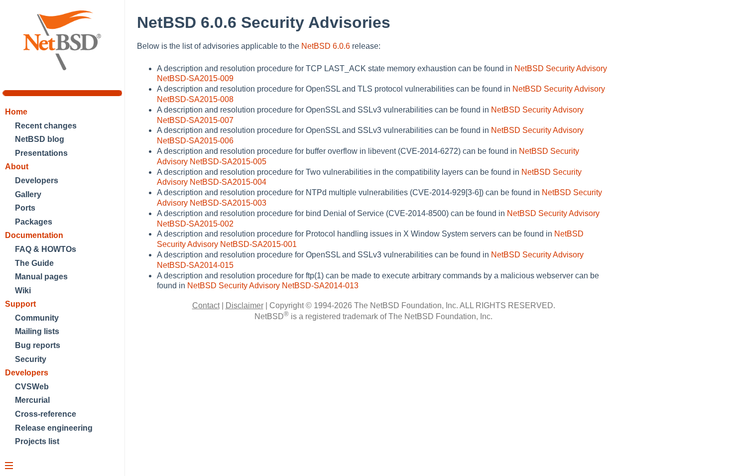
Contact (206, 305)
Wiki (23, 290)
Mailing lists (37, 331)
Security (30, 359)
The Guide (34, 263)
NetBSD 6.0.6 (325, 46)
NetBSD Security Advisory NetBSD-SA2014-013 (273, 285)
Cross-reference (45, 414)
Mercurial (32, 400)
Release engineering (54, 428)
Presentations (41, 153)
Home (16, 112)
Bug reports (37, 345)
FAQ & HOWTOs (45, 249)
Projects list (37, 441)
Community (37, 318)
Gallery (28, 194)
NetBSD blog (39, 139)
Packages (33, 222)
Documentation (34, 235)
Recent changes (46, 125)
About (16, 166)
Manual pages (41, 276)
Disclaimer (244, 305)
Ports (25, 208)
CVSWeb (32, 386)
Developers (36, 180)
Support (20, 304)
